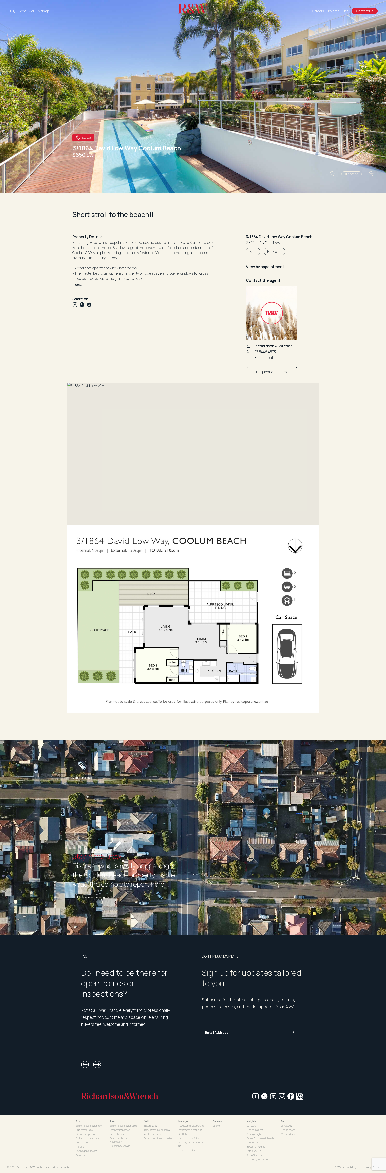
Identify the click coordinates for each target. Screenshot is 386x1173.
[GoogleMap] (299, 1096)
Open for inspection (86, 1134)
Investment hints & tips (190, 1130)
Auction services (152, 1134)
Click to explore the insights (90, 897)
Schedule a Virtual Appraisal (158, 1138)
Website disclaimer (290, 1134)
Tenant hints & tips (187, 1150)
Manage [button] (183, 1121)
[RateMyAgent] (290, 1096)
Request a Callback (271, 371)
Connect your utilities (258, 1159)
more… (77, 285)
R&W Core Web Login (346, 1167)
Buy (12, 11)
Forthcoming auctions (87, 1138)
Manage (44, 11)
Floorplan (274, 251)
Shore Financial (254, 1155)
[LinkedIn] (83, 304)
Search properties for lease (123, 1125)
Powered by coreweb (57, 1167)
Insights (333, 11)
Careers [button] (217, 1121)
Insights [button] (251, 1121)
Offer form (81, 1155)
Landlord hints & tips (188, 1138)
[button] (332, 173)
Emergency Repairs (120, 1146)
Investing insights (256, 1146)
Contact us (286, 1125)
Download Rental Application (118, 1140)
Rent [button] (113, 1121)
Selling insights (254, 1134)
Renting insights (255, 1142)
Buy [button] (78, 1121)
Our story (251, 1125)
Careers (318, 11)
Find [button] (283, 1121)
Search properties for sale (89, 1125)
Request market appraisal (157, 1130)
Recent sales (82, 1142)
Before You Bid (254, 1151)
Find (346, 11)
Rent (22, 11)
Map (253, 251)
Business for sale (84, 1130)
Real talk (182, 1134)
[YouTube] (273, 1096)
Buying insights (255, 1130)
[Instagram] (282, 1096)
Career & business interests (260, 1138)
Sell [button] (146, 1121)
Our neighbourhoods (86, 1151)
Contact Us (364, 11)
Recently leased (118, 1134)
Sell (31, 11)
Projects (80, 1146)
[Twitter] (89, 304)
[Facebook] (76, 304)
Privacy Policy (371, 1167)
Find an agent (288, 1130)
